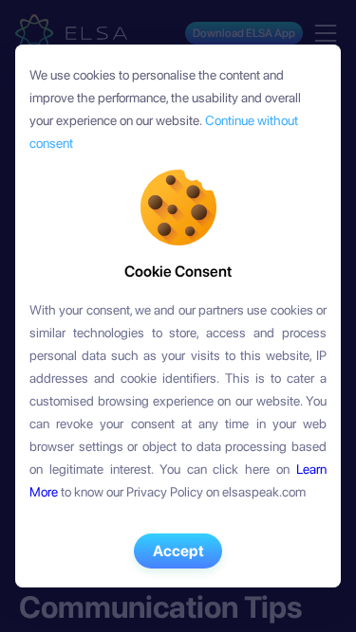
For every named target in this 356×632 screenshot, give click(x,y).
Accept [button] (178, 551)
